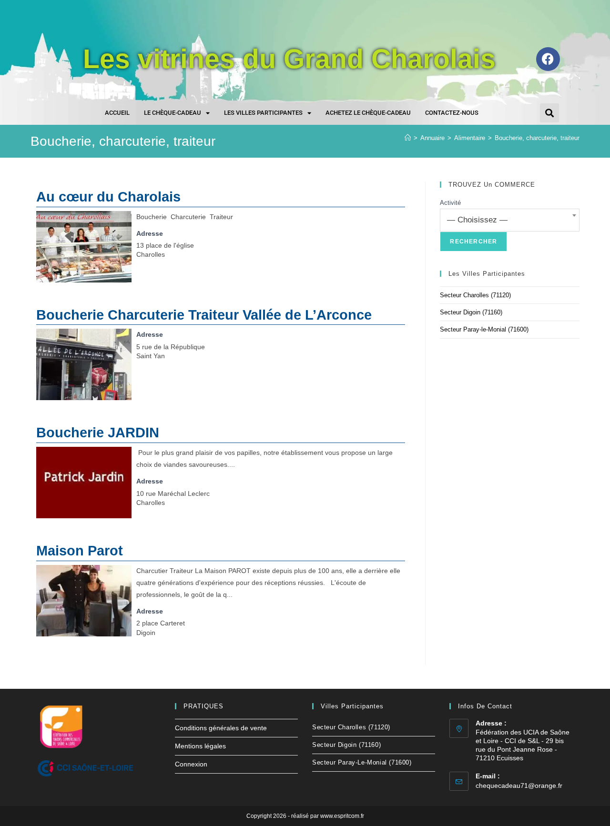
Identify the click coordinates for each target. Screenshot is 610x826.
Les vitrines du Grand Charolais (289, 58)
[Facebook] (548, 59)
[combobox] (510, 220)
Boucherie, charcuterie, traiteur (537, 137)
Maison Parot (79, 550)
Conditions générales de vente (221, 728)
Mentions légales (200, 746)
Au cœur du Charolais (108, 196)
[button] (549, 112)
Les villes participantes (263, 112)
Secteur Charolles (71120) (475, 295)
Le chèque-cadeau (172, 112)
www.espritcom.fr (342, 816)
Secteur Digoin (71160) (471, 312)
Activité (450, 202)
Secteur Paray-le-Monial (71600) (484, 329)
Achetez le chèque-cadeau (368, 112)
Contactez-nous (451, 112)
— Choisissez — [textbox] (477, 219)
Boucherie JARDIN (97, 432)
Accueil (117, 112)
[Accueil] (408, 137)
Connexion (191, 764)
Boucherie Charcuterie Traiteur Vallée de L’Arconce (204, 314)
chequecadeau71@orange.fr (519, 785)
